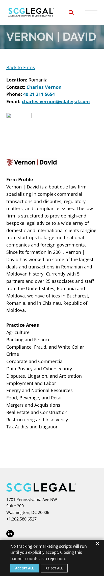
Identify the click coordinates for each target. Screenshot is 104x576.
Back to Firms (20, 67)
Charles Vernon (44, 87)
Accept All (24, 568)
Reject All (54, 568)
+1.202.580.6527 (21, 519)
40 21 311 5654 (39, 94)
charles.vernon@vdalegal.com (56, 101)
